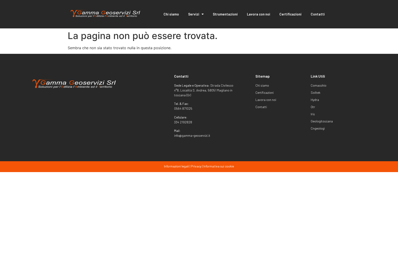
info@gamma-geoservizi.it (192, 135)
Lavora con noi (258, 14)
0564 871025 (183, 108)
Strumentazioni (225, 14)
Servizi (193, 14)
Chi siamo (171, 14)
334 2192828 (183, 122)
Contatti (318, 14)
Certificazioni (290, 14)
